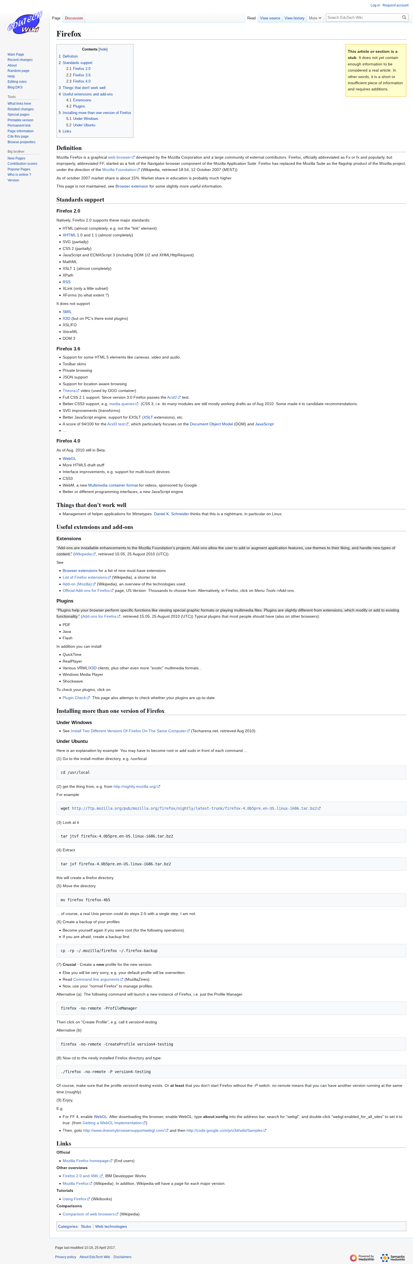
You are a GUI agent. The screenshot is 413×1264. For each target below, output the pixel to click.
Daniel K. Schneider (171, 514)
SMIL (67, 311)
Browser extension (131, 186)
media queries (122, 403)
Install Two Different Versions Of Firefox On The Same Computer (128, 731)
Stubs (86, 1226)
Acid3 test (116, 424)
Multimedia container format (113, 485)
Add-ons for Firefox (99, 616)
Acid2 (172, 397)
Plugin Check (74, 697)
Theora (69, 390)
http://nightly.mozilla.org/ (135, 786)
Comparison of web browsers (89, 1214)
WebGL (69, 458)
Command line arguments (96, 979)
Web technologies (111, 1226)
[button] (315, 16)
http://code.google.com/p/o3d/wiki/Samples (225, 1130)
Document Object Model (211, 424)
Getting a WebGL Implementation (112, 1123)
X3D (66, 318)
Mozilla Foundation (119, 169)
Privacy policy (65, 1257)
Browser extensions (80, 570)
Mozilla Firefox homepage (86, 1160)
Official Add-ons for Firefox (86, 590)
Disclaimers (122, 1257)
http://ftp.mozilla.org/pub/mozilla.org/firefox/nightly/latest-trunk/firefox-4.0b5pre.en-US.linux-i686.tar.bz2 (194, 808)
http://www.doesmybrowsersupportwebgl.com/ (124, 1130)
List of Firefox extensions (85, 577)
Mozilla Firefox (75, 1183)
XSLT (148, 417)
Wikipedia (83, 554)
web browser (119, 157)
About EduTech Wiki (95, 1257)
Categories (68, 1226)
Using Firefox (74, 1199)
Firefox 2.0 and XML (81, 1176)
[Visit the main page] (24, 22)
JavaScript (264, 424)
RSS (67, 282)
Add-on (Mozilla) (77, 584)
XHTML (69, 235)
